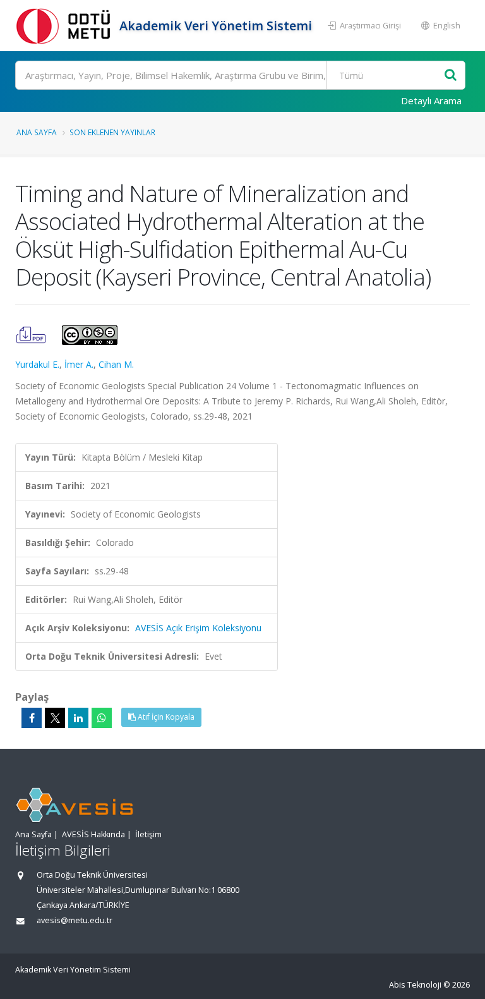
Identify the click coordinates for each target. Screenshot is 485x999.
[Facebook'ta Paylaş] (31, 718)
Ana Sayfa (36, 132)
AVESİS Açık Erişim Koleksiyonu (198, 628)
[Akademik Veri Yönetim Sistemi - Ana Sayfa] (65, 25)
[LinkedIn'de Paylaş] (78, 718)
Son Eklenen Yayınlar (112, 132)
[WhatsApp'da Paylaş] (102, 718)
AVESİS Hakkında (93, 834)
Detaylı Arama (431, 100)
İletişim (148, 834)
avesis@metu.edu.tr (74, 920)
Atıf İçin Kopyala (165, 716)
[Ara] (450, 75)
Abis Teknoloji (415, 984)
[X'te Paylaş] (55, 718)
